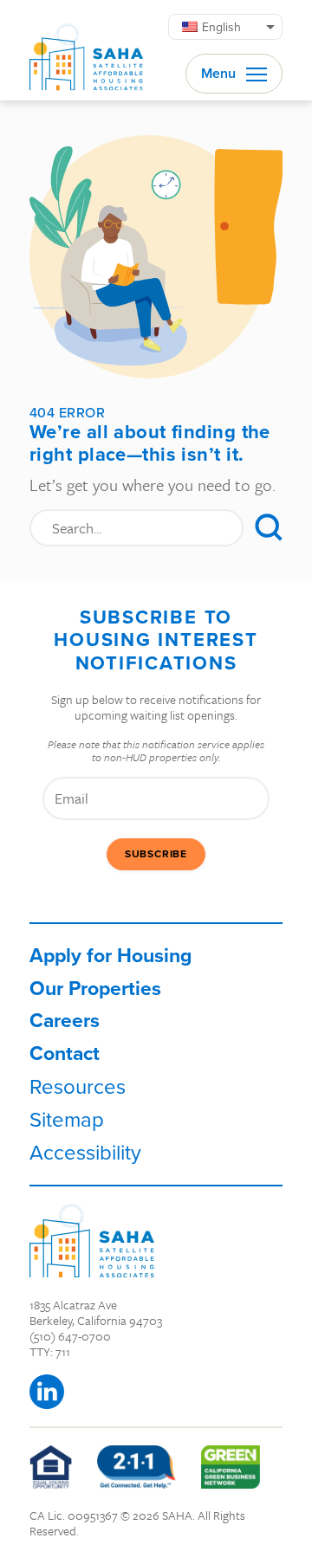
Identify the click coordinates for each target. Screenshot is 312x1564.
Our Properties (95, 988)
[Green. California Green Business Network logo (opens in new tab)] (230, 1467)
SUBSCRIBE (156, 854)
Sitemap (66, 1119)
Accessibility (85, 1152)
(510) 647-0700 (70, 1336)
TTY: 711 (49, 1351)
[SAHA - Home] (86, 50)
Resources (77, 1086)
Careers (64, 1020)
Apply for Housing (110, 955)
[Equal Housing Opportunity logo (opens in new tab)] (50, 1467)
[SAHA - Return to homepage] (91, 1240)
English (221, 27)
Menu (220, 73)
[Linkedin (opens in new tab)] (46, 1391)
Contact (64, 1053)
